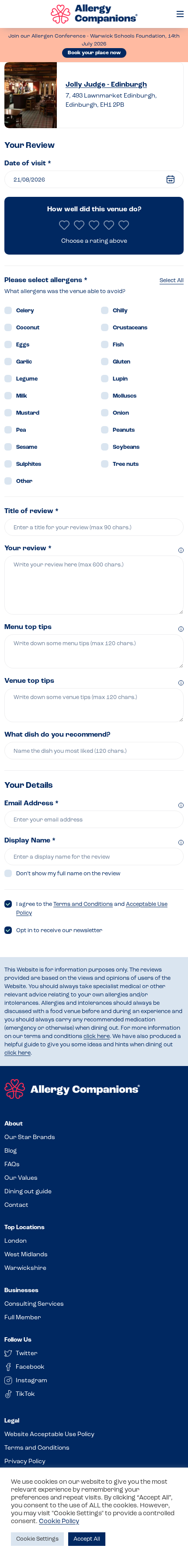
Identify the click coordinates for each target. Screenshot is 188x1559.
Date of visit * (27, 163)
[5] (123, 225)
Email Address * (31, 803)
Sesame (26, 447)
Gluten (121, 362)
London (15, 1241)
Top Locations (24, 1227)
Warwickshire (25, 1268)
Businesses (21, 1290)
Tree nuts (126, 464)
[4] (109, 225)
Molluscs (124, 396)
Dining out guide (28, 1191)
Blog (10, 1151)
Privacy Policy (24, 1461)
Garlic (24, 362)
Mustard (27, 413)
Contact (16, 1205)
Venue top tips (29, 681)
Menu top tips (28, 627)
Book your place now (94, 53)
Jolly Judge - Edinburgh (106, 84)
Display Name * (30, 840)
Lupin (120, 379)
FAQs (12, 1164)
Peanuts (124, 430)
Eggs (22, 345)
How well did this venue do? (94, 209)
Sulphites (28, 464)
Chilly (120, 311)
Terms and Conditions (83, 904)
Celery (25, 311)
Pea (21, 430)
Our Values (21, 1178)
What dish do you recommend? (57, 734)
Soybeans (126, 447)
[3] (94, 225)
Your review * (28, 548)
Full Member (22, 1317)
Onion (121, 413)
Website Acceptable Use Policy (49, 1434)
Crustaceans (130, 328)
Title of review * (31, 511)
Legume (27, 379)
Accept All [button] (86, 1539)
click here (97, 1036)
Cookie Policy (59, 1521)
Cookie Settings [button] (37, 1539)
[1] (64, 225)
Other (24, 481)
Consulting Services (34, 1304)
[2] (79, 225)
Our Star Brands (29, 1137)
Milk (21, 396)
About (13, 1124)
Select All (172, 280)
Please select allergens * (45, 280)
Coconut (27, 328)
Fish (118, 345)
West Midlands (26, 1254)
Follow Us (17, 1340)
